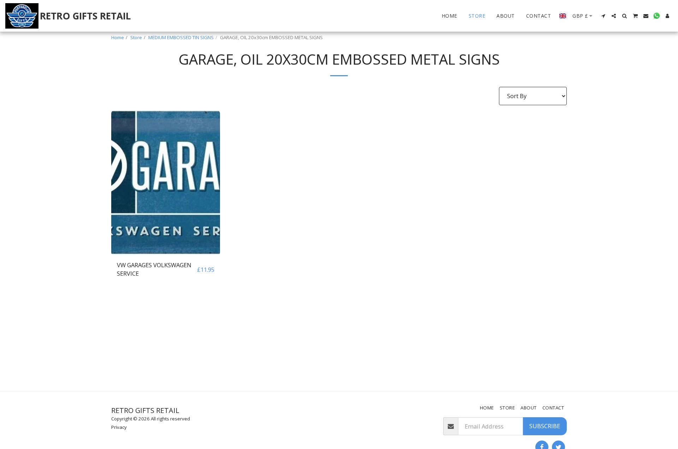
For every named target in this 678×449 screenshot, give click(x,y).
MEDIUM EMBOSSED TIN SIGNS (181, 37)
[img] (165, 182)
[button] (603, 15)
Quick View (165, 251)
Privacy (119, 427)
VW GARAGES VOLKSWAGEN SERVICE (154, 269)
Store (136, 37)
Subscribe (544, 426)
